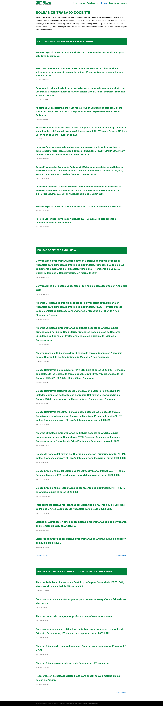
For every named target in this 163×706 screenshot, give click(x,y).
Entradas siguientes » (121, 234)
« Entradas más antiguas (42, 234)
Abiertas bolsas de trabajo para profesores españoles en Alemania (74, 616)
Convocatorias (79, 3)
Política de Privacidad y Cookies (90, 703)
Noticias (124, 3)
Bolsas (104, 3)
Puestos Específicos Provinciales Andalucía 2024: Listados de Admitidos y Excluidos (79, 206)
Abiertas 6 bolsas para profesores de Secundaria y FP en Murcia (72, 663)
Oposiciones (114, 3)
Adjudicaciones (93, 3)
